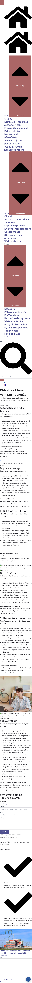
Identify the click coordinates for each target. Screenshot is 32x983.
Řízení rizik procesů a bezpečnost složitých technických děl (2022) (15, 952)
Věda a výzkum (13, 241)
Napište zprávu (5, 804)
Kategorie (10, 309)
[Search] (2, 380)
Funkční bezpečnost (16, 128)
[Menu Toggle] (2, 2)
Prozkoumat (4, 955)
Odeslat (4, 832)
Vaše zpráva (3, 818)
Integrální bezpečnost (17, 324)
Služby (8, 118)
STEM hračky (6, 979)
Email (1, 812)
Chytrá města (12, 231)
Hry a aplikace (12, 333)
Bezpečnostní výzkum (17, 318)
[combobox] (16, 377)
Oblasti (8, 216)
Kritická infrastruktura (17, 228)
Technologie (11, 330)
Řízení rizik (10, 137)
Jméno (2, 806)
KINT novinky (11, 315)
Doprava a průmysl (15, 225)
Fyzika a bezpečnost (16, 327)
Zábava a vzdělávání (15, 312)
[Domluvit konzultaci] (28, 979)
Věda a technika (13, 321)
